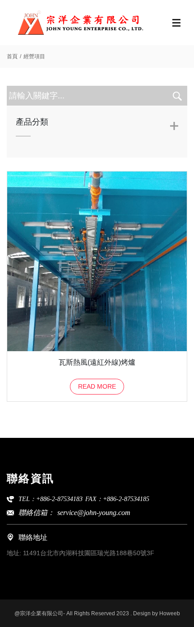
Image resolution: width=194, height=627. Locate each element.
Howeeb (169, 613)
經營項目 (34, 56)
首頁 (12, 56)
